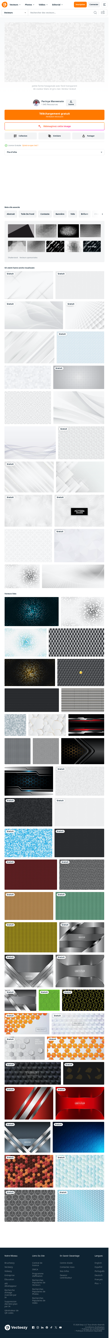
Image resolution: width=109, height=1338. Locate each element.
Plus (95, 1282)
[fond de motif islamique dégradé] (78, 376)
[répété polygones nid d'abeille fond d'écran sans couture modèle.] (83, 999)
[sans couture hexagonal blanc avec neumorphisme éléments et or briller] (47, 724)
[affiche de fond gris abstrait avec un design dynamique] (73, 575)
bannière (60, 212)
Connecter (94, 4)
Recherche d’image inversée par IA (10, 1292)
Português (97, 1269)
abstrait (11, 212)
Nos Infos (62, 1269)
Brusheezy (9, 1261)
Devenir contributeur (64, 1275)
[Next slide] (97, 212)
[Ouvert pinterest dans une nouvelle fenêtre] (47, 1326)
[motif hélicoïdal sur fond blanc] (30, 441)
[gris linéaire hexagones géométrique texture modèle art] (81, 873)
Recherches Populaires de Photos (37, 1290)
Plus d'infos (12, 151)
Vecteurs (14, 4)
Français (96, 1278)
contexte (44, 212)
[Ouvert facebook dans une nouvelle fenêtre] (33, 1326)
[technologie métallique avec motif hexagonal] (79, 970)
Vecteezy (9, 1265)
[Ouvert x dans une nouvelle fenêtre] (56, 1326)
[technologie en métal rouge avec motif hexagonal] (79, 1102)
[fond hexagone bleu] (80, 1205)
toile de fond (27, 212)
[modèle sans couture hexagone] (30, 1205)
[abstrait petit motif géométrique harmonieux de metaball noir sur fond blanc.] (18, 750)
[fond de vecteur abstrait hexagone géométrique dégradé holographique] (79, 1170)
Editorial (56, 4)
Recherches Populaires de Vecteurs (37, 1281)
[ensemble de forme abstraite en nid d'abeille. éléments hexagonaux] (83, 1072)
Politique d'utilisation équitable (87, 1329)
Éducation (9, 1278)
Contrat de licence (36, 1262)
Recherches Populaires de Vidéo (37, 1299)
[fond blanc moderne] (29, 346)
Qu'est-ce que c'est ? (30, 145)
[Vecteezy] (4, 4)
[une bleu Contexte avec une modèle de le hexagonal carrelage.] (78, 1136)
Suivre (71, 104)
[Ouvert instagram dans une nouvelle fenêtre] (38, 1326)
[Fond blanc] (28, 406)
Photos (28, 4)
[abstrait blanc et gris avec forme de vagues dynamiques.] (34, 314)
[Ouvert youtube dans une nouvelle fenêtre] (60, 1326)
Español (96, 1265)
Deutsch (96, 1274)
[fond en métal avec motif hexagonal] (81, 936)
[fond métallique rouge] (29, 1102)
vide (73, 212)
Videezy (8, 1269)
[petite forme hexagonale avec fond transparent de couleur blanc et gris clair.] (79, 780)
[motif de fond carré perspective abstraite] (84, 314)
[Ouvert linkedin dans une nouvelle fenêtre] (42, 1326)
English (96, 1261)
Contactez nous (65, 1265)
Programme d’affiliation (37, 1273)
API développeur (11, 1283)
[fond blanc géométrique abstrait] (80, 475)
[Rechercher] (95, 12)
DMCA (34, 1268)
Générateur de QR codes (10, 1310)
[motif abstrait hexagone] (49, 999)
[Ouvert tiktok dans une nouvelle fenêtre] (51, 1326)
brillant (84, 212)
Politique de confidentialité (91, 1327)
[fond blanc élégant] (78, 406)
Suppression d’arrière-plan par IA (11, 1302)
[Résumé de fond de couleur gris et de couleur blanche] (28, 510)
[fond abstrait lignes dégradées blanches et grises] (29, 284)
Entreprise (9, 1274)
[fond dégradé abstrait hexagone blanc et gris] (25, 1047)
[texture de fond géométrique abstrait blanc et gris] (81, 441)
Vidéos (42, 4)
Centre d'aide (64, 1261)
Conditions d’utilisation (92, 1325)
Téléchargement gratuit (54, 115)
